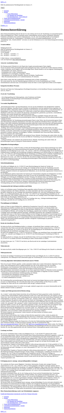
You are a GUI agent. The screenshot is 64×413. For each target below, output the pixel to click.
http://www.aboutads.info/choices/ (10, 324)
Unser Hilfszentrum (12, 14)
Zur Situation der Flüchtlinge (14, 15)
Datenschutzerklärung (10, 23)
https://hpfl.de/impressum (19, 59)
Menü (2, 8)
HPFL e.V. (3, 2)
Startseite (6, 11)
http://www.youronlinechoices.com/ (38, 324)
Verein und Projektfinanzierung (12, 18)
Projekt (6, 12)
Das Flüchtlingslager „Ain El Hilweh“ (17, 17)
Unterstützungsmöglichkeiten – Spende (14, 20)
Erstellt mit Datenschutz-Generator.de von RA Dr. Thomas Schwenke (19, 394)
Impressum (7, 21)
